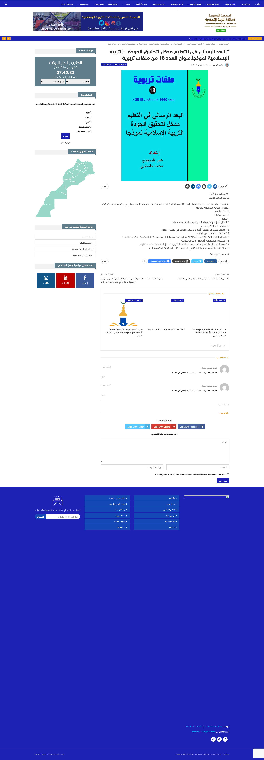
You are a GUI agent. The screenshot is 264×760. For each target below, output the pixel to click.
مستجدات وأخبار (67, 4)
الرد (102, 376)
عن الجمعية (246, 4)
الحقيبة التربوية (195, 4)
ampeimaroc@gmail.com (203, 731)
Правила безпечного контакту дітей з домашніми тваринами (217, 38)
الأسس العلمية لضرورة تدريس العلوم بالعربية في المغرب (203, 278)
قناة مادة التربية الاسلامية (82, 248)
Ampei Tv (121, 527)
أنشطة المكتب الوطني (119, 64)
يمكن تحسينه (83, 127)
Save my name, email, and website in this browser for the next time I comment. (190, 474)
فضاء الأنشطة (141, 4)
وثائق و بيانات (230, 4)
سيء (87, 122)
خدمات (127, 4)
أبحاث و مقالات (158, 4)
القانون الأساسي (169, 509)
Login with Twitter (135, 426)
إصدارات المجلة (119, 521)
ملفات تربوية (120, 515)
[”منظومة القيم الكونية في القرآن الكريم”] (164, 312)
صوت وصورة (84, 4)
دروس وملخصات (86, 242)
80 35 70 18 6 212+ (213, 726)
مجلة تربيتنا (100, 4)
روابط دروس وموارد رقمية (82, 255)
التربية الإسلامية (177, 4)
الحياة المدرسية (213, 4)
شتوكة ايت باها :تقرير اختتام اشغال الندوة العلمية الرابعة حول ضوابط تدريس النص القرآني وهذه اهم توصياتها (131, 280)
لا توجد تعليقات (82, 131)
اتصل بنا (172, 527)
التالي (214, 345)
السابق (221, 345)
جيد (87, 112)
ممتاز (87, 117)
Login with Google (162, 426)
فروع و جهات (170, 515)
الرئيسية (172, 498)
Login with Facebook (189, 426)
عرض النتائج (65, 142)
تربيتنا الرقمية (120, 509)
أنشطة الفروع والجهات (117, 503)
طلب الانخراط (113, 4)
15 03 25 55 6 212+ (193, 726)
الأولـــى (257, 4)
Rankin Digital (40, 754)
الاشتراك (40, 517)
